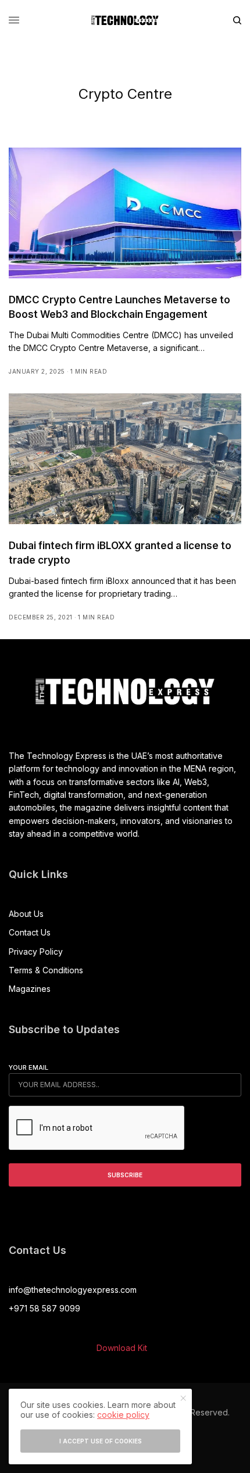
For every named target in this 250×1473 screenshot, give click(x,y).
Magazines (30, 989)
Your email (28, 1067)
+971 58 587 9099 (44, 1308)
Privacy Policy (36, 951)
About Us (26, 914)
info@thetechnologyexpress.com (73, 1290)
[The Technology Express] (125, 20)
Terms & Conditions (46, 970)
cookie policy (123, 1415)
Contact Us (30, 932)
